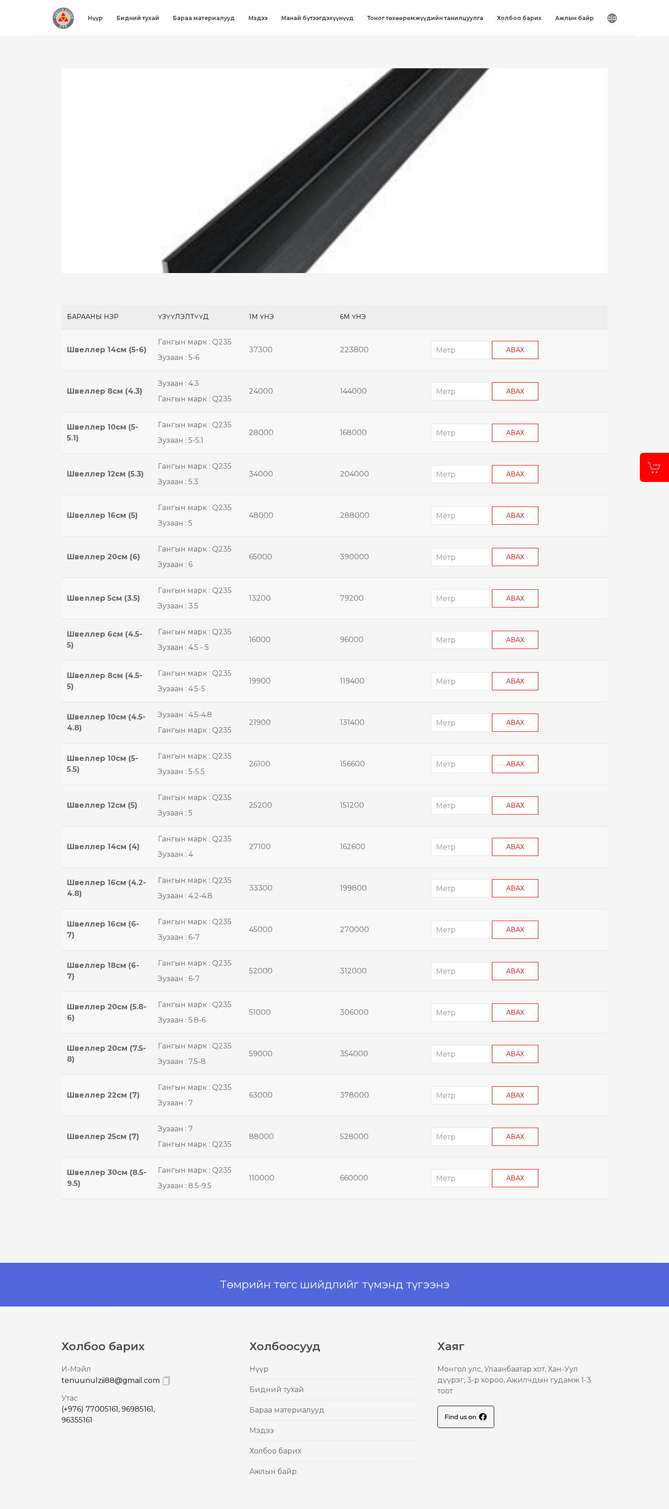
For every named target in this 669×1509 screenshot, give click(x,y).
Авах (515, 350)
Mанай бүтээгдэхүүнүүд (317, 18)
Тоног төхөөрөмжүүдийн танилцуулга (425, 18)
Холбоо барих (519, 18)
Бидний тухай (138, 18)
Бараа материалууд (204, 18)
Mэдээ (258, 18)
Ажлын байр (574, 18)
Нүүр (95, 18)
